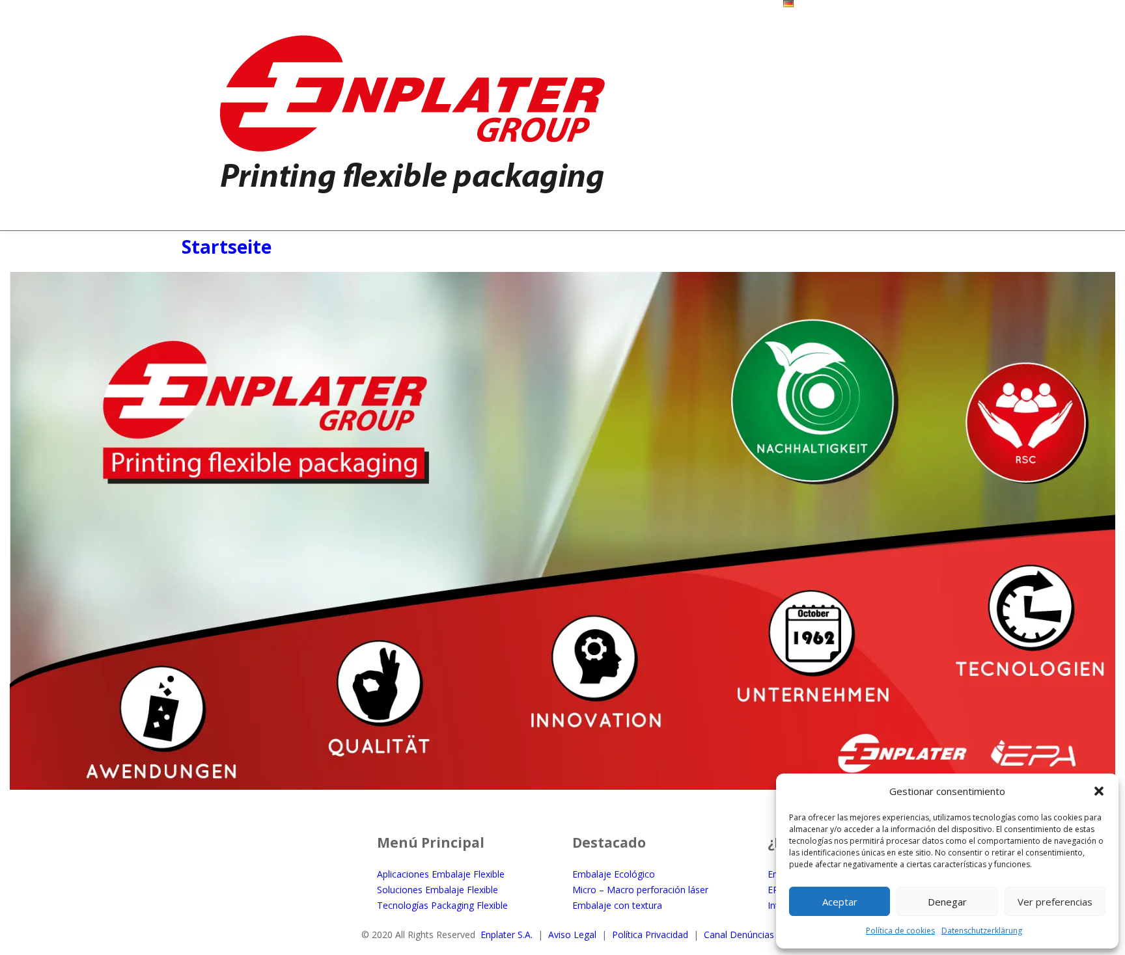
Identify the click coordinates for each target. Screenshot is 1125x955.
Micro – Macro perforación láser (640, 889)
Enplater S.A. (506, 934)
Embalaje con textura (617, 905)
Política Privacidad (650, 934)
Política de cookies (900, 930)
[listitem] (162, 708)
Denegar (947, 901)
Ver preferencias (1055, 901)
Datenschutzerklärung (981, 930)
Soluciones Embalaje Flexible (437, 889)
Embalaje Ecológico (613, 874)
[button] (1098, 791)
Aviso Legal (572, 934)
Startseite (226, 246)
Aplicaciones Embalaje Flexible (441, 874)
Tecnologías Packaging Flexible (442, 905)
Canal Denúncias (739, 934)
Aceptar (839, 901)
